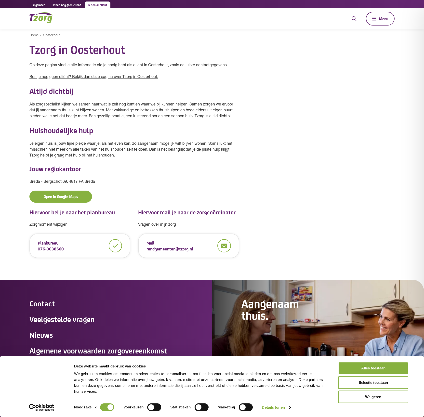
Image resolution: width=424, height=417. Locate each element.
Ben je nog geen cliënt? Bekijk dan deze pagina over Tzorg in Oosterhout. (93, 77)
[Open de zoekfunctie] (354, 19)
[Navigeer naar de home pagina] (41, 18)
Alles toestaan (373, 368)
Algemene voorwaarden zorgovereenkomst (98, 350)
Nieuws (41, 334)
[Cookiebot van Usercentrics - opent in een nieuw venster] (41, 407)
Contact (42, 303)
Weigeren (373, 397)
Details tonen (273, 407)
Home (34, 35)
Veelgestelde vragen (62, 318)
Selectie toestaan (373, 382)
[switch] (154, 407)
